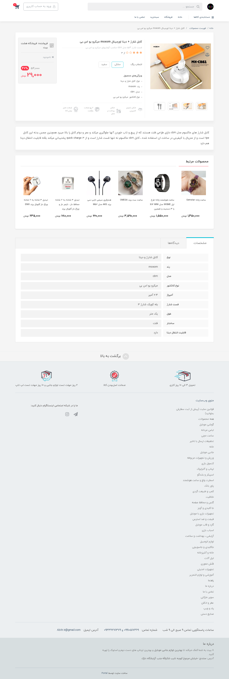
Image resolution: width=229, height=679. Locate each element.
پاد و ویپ (208, 608)
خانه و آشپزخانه (205, 552)
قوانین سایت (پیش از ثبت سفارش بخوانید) (195, 411)
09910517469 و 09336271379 (121, 630)
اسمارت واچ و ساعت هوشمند (198, 480)
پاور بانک (209, 486)
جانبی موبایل (207, 452)
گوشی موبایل (206, 424)
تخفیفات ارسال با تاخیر (202, 441)
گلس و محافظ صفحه (203, 502)
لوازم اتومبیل (207, 541)
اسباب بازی (208, 530)
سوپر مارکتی (207, 597)
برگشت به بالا (111, 356)
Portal (105, 673)
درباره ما (209, 586)
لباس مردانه (207, 430)
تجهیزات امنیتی (205, 569)
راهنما (211, 580)
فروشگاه (168, 17)
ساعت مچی (207, 435)
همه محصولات (206, 419)
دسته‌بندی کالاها (202, 17)
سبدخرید (154, 17)
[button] (19, 7)
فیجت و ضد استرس (203, 519)
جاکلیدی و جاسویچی (203, 547)
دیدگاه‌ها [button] (173, 243)
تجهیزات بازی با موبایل (202, 513)
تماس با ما (140, 17)
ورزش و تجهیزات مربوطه (200, 458)
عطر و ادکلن (207, 603)
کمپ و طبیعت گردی (203, 491)
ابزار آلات (209, 558)
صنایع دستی (207, 614)
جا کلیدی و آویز (206, 508)
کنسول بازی (207, 463)
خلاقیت (210, 497)
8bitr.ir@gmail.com (69, 630)
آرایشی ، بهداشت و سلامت (199, 536)
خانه (180, 17)
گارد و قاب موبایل (204, 524)
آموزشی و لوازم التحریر (201, 575)
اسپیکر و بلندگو (205, 475)
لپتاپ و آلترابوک (205, 469)
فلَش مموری (207, 564)
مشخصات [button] (200, 243)
